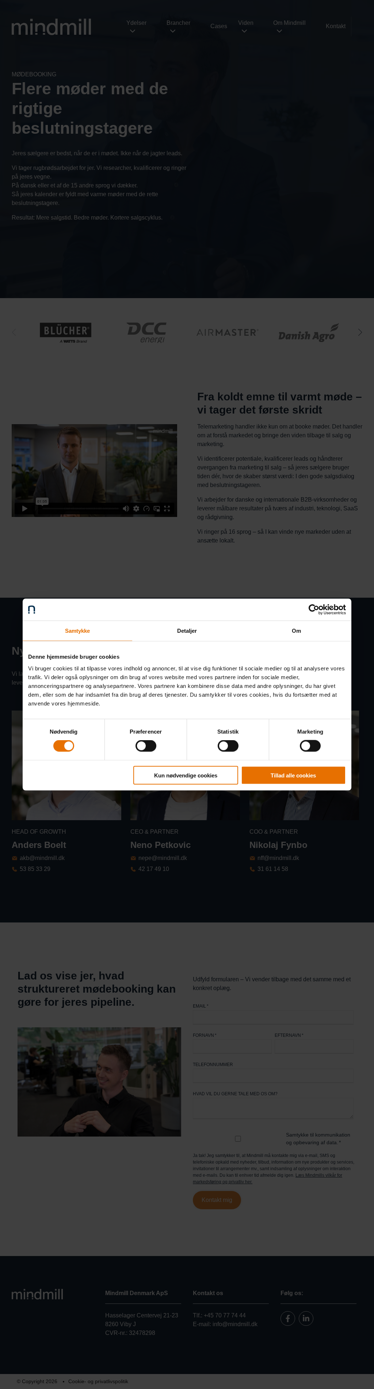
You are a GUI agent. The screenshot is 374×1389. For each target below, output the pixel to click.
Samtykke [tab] (77, 631)
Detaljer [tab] (187, 631)
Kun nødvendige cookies (185, 775)
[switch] (146, 746)
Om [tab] (296, 631)
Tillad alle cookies (293, 775)
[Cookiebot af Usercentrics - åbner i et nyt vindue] (314, 609)
